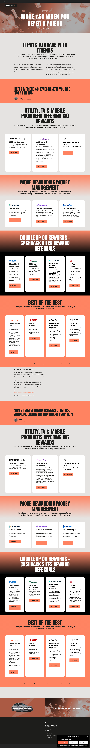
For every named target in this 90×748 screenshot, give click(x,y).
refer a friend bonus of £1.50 (54, 272)
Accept (63, 742)
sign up (10, 347)
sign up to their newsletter (74, 333)
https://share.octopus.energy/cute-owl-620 (24, 392)
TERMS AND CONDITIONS (51, 735)
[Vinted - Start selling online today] (67, 707)
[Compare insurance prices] (22, 707)
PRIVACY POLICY (50, 733)
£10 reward (74, 211)
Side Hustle (44, 11)
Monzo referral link (19, 211)
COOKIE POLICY (50, 737)
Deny (73, 742)
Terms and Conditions (64, 745)
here (50, 340)
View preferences (83, 742)
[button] (87, 736)
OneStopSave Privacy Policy (73, 745)
